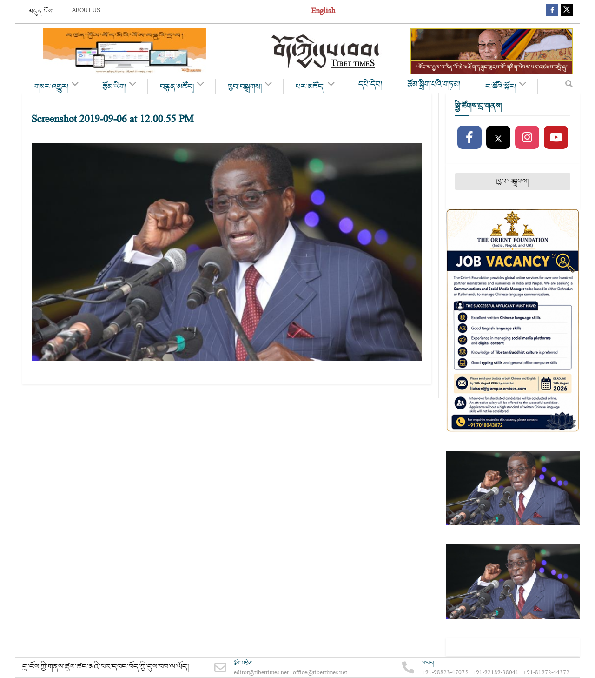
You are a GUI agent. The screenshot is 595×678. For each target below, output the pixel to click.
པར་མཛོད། (310, 87)
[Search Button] (569, 86)
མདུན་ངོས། (41, 11)
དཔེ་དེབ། (370, 85)
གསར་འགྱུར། (51, 87)
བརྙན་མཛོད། (177, 87)
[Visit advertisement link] (124, 51)
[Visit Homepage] (326, 51)
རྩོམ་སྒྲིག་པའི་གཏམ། (434, 85)
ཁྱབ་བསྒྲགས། (245, 87)
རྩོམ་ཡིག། (114, 87)
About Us (86, 10)
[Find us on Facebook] (552, 11)
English (323, 12)
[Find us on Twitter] (567, 11)
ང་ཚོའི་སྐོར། (500, 87)
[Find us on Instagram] (527, 138)
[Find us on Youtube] (556, 138)
